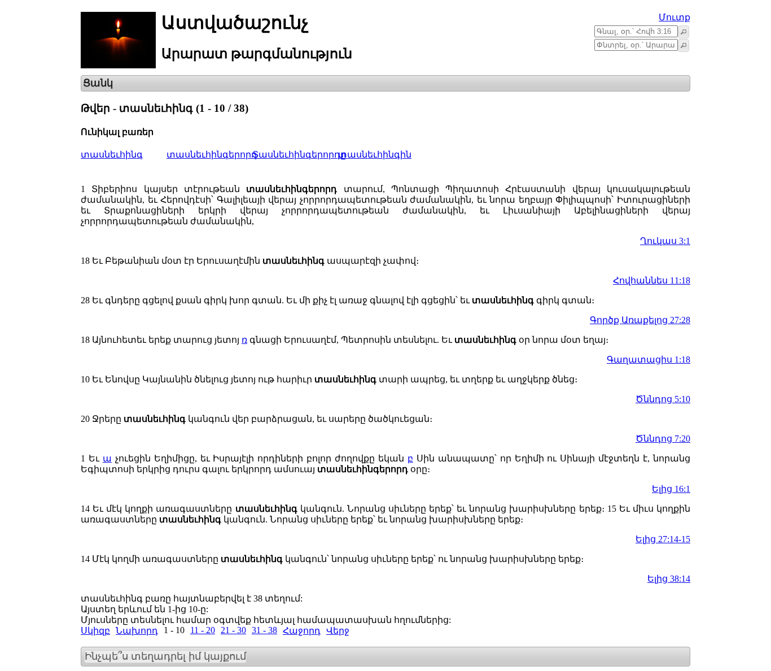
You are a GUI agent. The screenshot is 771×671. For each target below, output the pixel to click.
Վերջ (337, 630)
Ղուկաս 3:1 (665, 241)
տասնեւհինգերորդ (212, 154)
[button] (683, 31)
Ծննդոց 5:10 (663, 399)
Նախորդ (137, 630)
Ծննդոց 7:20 (663, 438)
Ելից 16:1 (671, 489)
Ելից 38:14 (668, 578)
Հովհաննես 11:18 (651, 280)
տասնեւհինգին (374, 154)
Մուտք (674, 17)
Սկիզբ (95, 630)
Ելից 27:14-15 (663, 539)
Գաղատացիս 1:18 (648, 359)
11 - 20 (202, 630)
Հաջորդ (302, 630)
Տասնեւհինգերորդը (299, 154)
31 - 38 (264, 630)
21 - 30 (233, 630)
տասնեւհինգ (112, 154)
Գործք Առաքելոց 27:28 (640, 320)
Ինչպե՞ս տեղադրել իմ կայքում (165, 656)
